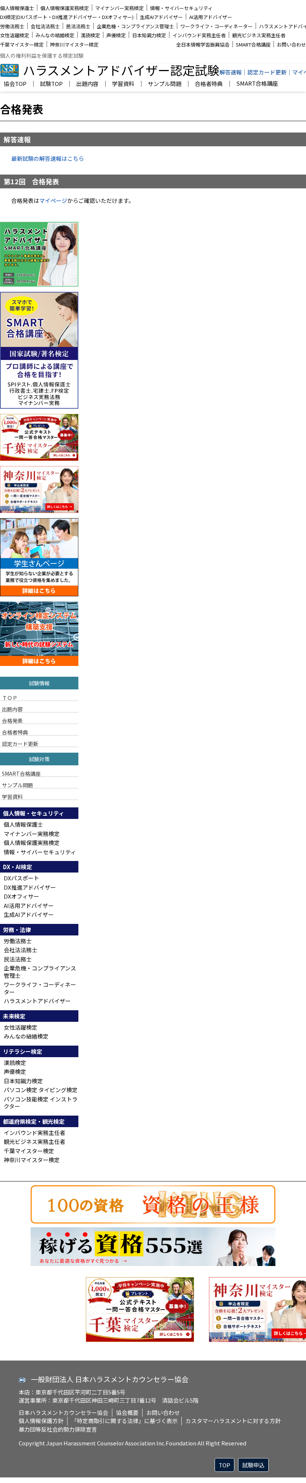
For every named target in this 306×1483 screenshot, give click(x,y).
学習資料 (123, 84)
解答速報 (230, 72)
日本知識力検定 (149, 35)
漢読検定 (90, 35)
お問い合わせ (291, 44)
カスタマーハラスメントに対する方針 (233, 1421)
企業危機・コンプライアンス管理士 (135, 26)
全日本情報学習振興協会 (203, 44)
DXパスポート (21, 878)
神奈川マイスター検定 (74, 44)
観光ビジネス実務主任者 (258, 35)
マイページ (53, 200)
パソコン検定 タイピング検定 (41, 1090)
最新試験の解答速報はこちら (47, 158)
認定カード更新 (267, 72)
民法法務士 (78, 26)
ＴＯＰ (10, 697)
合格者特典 (209, 84)
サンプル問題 (164, 84)
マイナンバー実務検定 (119, 8)
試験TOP (51, 84)
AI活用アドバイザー (210, 16)
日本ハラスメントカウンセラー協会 (63, 1412)
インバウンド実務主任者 (199, 35)
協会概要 (127, 1412)
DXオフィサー (21, 896)
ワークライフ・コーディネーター (216, 26)
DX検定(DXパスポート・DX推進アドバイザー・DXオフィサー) (67, 16)
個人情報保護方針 (41, 1421)
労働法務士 (12, 26)
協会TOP (15, 84)
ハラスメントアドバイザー (37, 1001)
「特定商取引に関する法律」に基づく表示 (124, 1421)
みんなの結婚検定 (54, 35)
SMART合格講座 (253, 44)
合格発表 (12, 720)
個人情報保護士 (17, 8)
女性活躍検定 (14, 35)
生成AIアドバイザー (161, 16)
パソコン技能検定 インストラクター (41, 1102)
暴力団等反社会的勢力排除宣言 (58, 1429)
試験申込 (253, 1465)
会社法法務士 (45, 26)
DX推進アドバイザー (30, 887)
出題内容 (87, 84)
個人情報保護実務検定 (64, 8)
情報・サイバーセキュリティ (181, 8)
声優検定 (116, 35)
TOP (224, 1465)
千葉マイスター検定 (22, 44)
